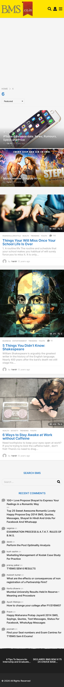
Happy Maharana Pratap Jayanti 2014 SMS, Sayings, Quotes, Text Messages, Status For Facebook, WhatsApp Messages (33, 619)
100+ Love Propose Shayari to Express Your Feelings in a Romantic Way (33, 502)
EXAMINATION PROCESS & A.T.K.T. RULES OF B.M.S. (34, 533)
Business (6, 341)
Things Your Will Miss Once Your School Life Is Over (29, 242)
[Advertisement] (32, 53)
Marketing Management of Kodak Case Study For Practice (34, 556)
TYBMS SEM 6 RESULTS (21, 568)
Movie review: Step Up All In (22, 178)
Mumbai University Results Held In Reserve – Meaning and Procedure (33, 593)
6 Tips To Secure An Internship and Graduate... (17, 660)
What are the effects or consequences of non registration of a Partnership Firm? (34, 580)
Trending (35, 236)
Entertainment (19, 341)
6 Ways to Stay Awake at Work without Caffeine (27, 437)
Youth (44, 236)
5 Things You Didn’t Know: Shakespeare (23, 347)
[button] (50, 9)
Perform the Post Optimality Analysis (28, 545)
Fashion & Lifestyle (11, 236)
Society (14, 431)
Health (25, 236)
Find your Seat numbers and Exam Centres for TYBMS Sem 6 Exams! (34, 634)
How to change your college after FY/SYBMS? (34, 605)
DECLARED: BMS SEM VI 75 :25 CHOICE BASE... (47, 660)
